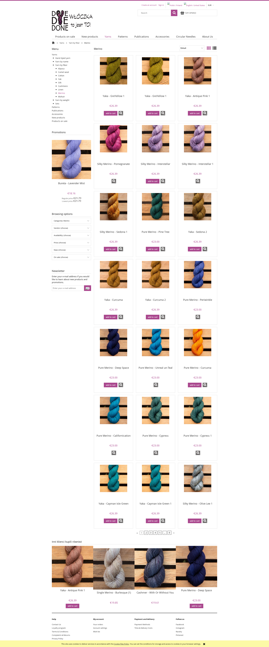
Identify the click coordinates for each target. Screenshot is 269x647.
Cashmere (63, 86)
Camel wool (63, 72)
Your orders (98, 624)
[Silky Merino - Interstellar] (155, 142)
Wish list (96, 631)
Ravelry (179, 631)
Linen (60, 89)
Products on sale (59, 121)
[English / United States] (194, 5)
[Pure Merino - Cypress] (155, 414)
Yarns (54, 54)
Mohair (61, 96)
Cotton (61, 75)
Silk (59, 82)
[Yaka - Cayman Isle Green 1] (155, 482)
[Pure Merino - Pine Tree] (155, 210)
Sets (57, 103)
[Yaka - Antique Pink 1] (197, 74)
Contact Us (56, 624)
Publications (57, 110)
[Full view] (214, 48)
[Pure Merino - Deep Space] (113, 346)
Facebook (180, 624)
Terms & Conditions (60, 631)
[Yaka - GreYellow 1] (113, 74)
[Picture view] (209, 48)
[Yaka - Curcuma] (113, 278)
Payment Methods (142, 624)
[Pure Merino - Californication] (113, 414)
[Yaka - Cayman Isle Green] (113, 482)
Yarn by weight (62, 100)
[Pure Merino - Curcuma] (197, 346)
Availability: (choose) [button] (62, 235)
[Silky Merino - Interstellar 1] (197, 142)
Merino (61, 93)
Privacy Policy (57, 638)
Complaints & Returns (61, 635)
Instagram (180, 628)
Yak (59, 79)
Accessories (57, 114)
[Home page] (74, 19)
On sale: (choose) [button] (61, 257)
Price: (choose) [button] (60, 242)
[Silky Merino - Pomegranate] (113, 142)
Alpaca (61, 68)
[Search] (174, 13)
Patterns (56, 107)
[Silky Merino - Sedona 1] (113, 210)
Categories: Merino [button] (61, 220)
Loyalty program (59, 628)
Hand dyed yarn (62, 58)
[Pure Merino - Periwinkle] (197, 278)
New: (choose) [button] (60, 250)
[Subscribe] (87, 288)
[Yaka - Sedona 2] (197, 210)
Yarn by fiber (61, 65)
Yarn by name (61, 61)
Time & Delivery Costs (143, 628)
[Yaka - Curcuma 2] (155, 278)
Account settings (100, 628)
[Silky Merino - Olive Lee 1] (197, 482)
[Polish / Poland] (174, 5)
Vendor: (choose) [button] (61, 228)
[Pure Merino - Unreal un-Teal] (155, 346)
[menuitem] (65, 36)
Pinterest (179, 635)
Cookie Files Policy (121, 644)
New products (58, 117)
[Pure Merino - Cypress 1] (197, 414)
